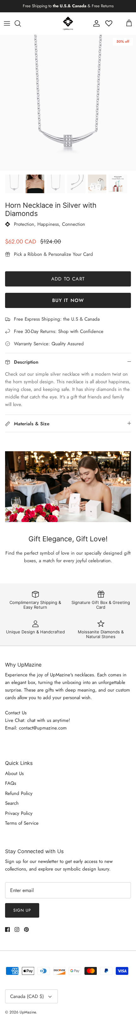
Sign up (22, 910)
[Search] (21, 23)
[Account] (95, 23)
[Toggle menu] (7, 23)
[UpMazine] (68, 23)
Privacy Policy (19, 813)
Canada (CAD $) (27, 996)
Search (12, 803)
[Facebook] (7, 929)
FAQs (10, 783)
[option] (68, 103)
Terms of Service (22, 823)
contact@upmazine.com (43, 727)
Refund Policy (19, 793)
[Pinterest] (26, 929)
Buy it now (68, 300)
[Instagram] (17, 929)
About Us (14, 773)
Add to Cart (68, 278)
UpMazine (28, 1012)
